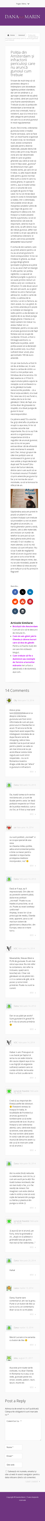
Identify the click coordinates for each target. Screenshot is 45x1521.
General (21, 35)
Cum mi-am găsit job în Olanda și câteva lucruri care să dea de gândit (24, 639)
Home (12, 35)
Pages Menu (21, 4)
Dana (16, 785)
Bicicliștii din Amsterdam (25, 626)
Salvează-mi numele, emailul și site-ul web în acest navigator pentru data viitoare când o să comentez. (22, 1474)
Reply (32, 772)
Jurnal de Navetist (21, 1091)
